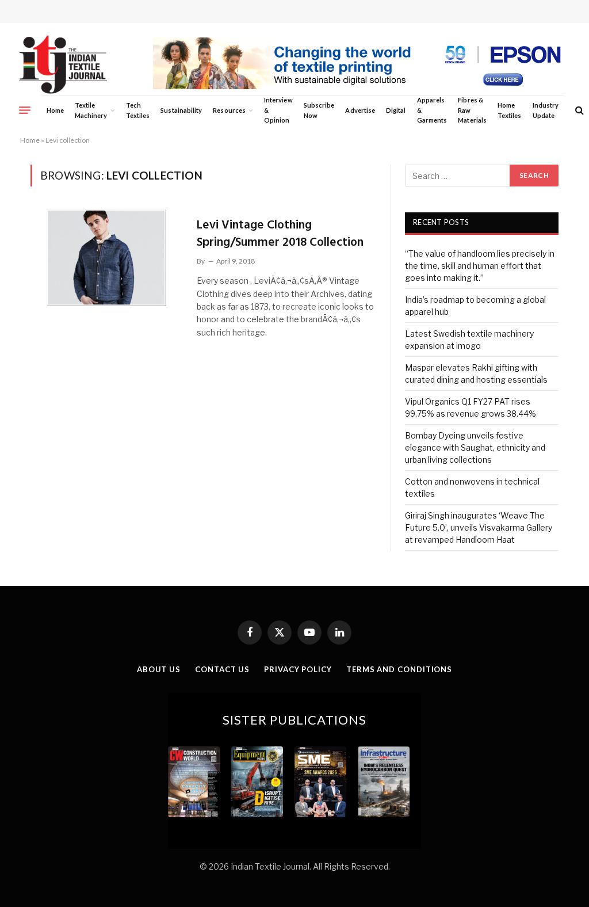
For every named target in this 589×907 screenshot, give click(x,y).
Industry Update (546, 110)
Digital (396, 110)
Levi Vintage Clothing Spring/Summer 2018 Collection (280, 234)
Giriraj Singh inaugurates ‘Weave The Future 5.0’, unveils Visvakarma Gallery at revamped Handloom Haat (478, 527)
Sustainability (181, 110)
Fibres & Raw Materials (472, 110)
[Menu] (24, 110)
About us (159, 669)
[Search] (578, 110)
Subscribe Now (319, 110)
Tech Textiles (138, 110)
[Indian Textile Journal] (63, 65)
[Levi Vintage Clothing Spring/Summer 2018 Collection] (106, 257)
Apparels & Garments (432, 110)
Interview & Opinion (278, 110)
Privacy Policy (298, 669)
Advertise (360, 110)
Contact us (222, 669)
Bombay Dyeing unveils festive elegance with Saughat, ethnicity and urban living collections (475, 447)
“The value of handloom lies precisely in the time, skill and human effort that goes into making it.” (479, 266)
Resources (229, 110)
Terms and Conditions (399, 669)
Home (55, 110)
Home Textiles (509, 110)
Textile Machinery (91, 110)
